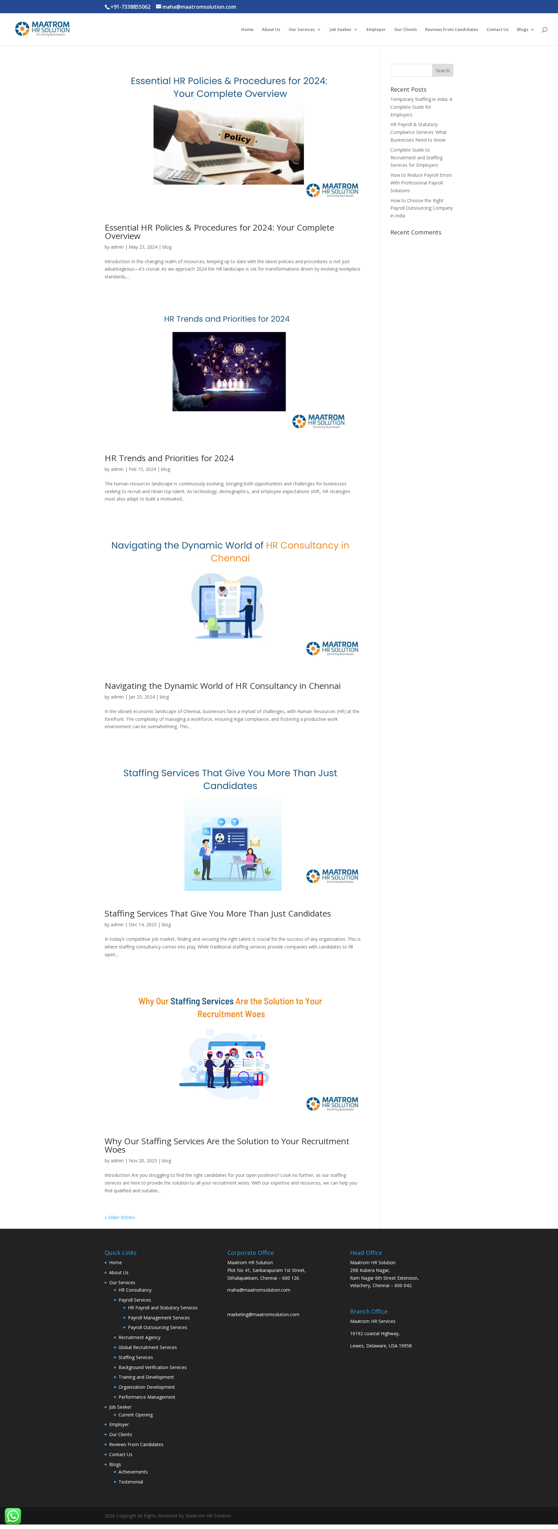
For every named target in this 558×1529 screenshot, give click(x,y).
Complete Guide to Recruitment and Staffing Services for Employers (416, 157)
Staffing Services (136, 1357)
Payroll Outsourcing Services (157, 1327)
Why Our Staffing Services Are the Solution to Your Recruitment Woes (227, 1145)
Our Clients (405, 29)
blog (166, 247)
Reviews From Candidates (451, 29)
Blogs (522, 29)
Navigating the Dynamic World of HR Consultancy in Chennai (223, 685)
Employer (376, 29)
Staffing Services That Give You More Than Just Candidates (218, 913)
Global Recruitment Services (148, 1347)
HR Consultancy (135, 1290)
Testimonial (131, 1482)
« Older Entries (120, 1217)
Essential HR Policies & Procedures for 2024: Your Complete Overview (219, 232)
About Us (271, 29)
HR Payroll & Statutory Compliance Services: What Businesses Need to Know (418, 132)
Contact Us (498, 29)
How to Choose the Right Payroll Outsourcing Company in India (421, 208)
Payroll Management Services (159, 1318)
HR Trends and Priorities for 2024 (169, 458)
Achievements (133, 1472)
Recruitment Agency (139, 1337)
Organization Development (147, 1387)
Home (247, 29)
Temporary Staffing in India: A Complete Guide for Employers (421, 107)
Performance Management (147, 1397)
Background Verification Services (153, 1367)
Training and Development (146, 1377)
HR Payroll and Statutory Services (163, 1308)
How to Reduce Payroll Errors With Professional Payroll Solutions (421, 183)
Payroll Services (135, 1300)
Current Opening (136, 1415)
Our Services (302, 29)
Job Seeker (341, 29)
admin (117, 247)
